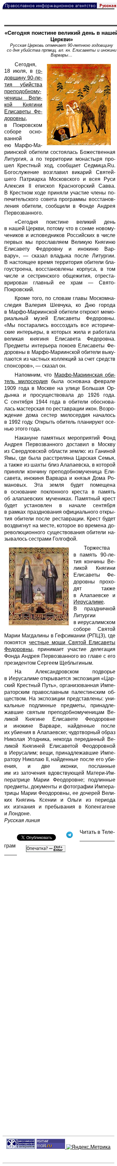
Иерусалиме (88, 602)
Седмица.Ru (99, 165)
